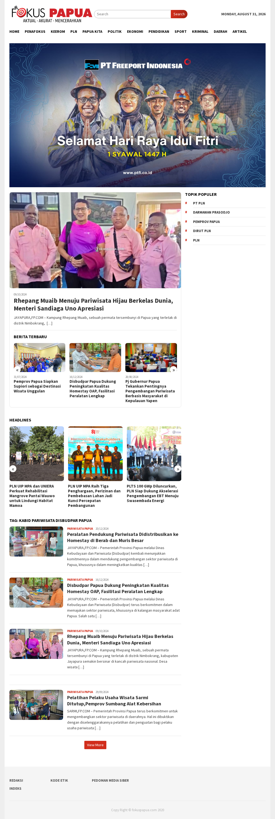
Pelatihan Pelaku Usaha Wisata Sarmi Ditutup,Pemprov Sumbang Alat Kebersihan (114, 700)
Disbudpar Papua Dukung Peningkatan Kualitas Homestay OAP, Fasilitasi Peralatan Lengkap (37, 388)
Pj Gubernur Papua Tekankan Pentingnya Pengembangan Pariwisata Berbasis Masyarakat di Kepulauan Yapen (94, 391)
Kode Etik (59, 780)
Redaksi (16, 780)
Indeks (15, 788)
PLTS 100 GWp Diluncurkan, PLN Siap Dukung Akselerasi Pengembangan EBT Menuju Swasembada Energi (94, 493)
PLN (196, 240)
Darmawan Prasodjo (211, 212)
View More (95, 744)
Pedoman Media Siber (110, 780)
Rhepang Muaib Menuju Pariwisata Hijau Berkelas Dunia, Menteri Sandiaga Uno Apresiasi (93, 304)
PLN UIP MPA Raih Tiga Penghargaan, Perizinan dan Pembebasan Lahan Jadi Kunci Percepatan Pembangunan (35, 496)
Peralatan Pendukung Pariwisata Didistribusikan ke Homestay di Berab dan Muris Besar (149, 388)
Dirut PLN (202, 231)
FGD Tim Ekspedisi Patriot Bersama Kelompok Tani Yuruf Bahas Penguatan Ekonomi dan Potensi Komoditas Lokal (150, 496)
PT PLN (199, 203)
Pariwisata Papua (80, 529)
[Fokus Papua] (51, 13)
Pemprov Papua (206, 221)
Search (179, 14)
